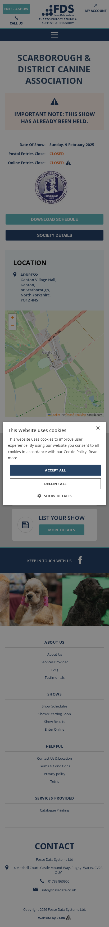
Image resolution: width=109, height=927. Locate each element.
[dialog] (54, 463)
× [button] (98, 428)
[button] (55, 495)
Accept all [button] (55, 470)
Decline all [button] (55, 483)
